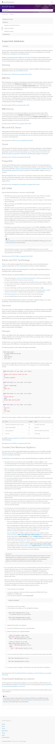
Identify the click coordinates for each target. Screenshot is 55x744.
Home (3, 724)
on (33, 700)
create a (34, 545)
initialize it (20, 70)
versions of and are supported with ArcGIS (23, 184)
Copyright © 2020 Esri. (6, 741)
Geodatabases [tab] (6, 34)
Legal (25, 741)
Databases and (20, 54)
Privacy (21, 741)
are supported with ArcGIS (21, 105)
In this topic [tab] (5, 46)
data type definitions (12, 294)
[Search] (52, 2)
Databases (12, 14)
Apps (3, 735)
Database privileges (8, 31)
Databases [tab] (5, 22)
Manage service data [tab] (8, 19)
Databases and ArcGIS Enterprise (12, 25)
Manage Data (5, 14)
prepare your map (24, 540)
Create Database (19, 301)
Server (3, 728)
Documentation (6, 737)
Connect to (7, 454)
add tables (12, 469)
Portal (3, 726)
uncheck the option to (23, 534)
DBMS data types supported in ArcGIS (14, 438)
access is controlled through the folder (26, 278)
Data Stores (5, 730)
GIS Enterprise (9, 2)
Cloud (3, 733)
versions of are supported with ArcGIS (19, 74)
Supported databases (9, 28)
